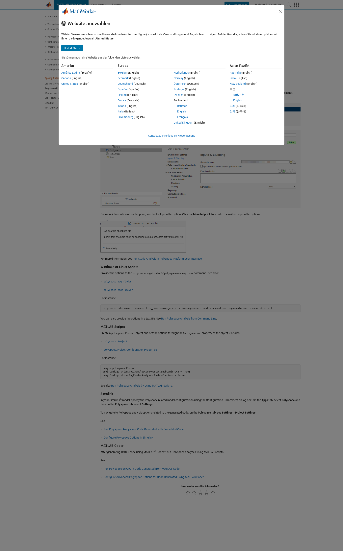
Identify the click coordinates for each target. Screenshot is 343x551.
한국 (232, 111)
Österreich (180, 83)
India (233, 78)
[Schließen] (280, 11)
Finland (122, 94)
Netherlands (181, 72)
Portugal (179, 89)
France (122, 100)
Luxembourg (125, 117)
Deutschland (125, 83)
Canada (66, 78)
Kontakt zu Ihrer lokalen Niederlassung (171, 135)
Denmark (123, 78)
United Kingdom (183, 122)
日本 (232, 106)
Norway (178, 78)
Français (182, 117)
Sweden (178, 94)
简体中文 (238, 94)
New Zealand (238, 83)
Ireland (122, 106)
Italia (121, 111)
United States (69, 83)
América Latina (70, 72)
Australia (235, 72)
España (122, 89)
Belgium (122, 72)
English (181, 111)
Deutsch (182, 106)
